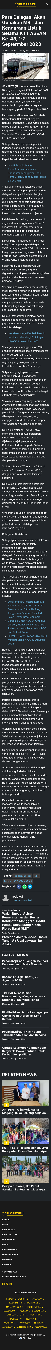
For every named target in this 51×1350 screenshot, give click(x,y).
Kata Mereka (9, 1249)
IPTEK (5, 1224)
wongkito (23, 1299)
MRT (36, 876)
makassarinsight (14, 1307)
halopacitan (15, 1319)
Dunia (5, 1244)
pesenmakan (41, 1327)
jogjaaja (37, 1299)
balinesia (11, 1315)
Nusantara (8, 1239)
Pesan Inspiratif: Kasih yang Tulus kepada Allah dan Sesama (24, 1033)
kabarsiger (32, 1303)
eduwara (38, 1323)
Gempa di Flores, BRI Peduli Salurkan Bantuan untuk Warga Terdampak (23, 1187)
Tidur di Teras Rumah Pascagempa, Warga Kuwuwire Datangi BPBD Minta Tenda (23, 996)
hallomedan (9, 1311)
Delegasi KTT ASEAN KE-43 (18, 881)
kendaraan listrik (22, 876)
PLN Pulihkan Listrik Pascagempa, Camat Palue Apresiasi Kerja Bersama (25, 1016)
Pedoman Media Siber (14, 1277)
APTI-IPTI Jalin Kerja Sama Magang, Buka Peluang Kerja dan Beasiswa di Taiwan (24, 1111)
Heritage (7, 1259)
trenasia (9, 1299)
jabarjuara (9, 1323)
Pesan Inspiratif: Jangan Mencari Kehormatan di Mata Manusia (25, 962)
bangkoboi (25, 1323)
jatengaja (7, 1327)
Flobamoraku (10, 1254)
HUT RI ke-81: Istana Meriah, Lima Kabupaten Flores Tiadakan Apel (25, 1149)
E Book (6, 1220)
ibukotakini (31, 1319)
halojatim (35, 1315)
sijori (23, 1315)
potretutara (34, 1307)
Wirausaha (8, 1230)
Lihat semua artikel (22, 900)
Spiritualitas (10, 1234)
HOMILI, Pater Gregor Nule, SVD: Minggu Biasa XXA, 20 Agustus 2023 (27, 639)
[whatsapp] (24, 886)
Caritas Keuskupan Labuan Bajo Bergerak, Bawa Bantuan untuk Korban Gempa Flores (24, 1051)
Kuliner (6, 1264)
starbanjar (38, 1311)
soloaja (24, 1311)
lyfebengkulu (24, 1327)
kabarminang (16, 1303)
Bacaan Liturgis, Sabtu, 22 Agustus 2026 (20, 978)
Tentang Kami (10, 1272)
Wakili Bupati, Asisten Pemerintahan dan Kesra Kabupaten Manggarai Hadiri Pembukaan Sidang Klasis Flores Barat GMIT (27, 173)
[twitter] (30, 886)
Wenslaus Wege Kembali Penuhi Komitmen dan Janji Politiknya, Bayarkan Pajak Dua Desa (26, 337)
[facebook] (19, 886)
